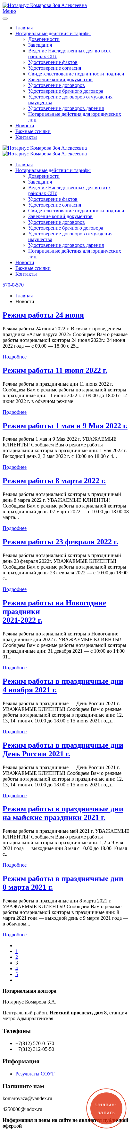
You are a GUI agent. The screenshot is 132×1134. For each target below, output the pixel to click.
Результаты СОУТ (34, 1073)
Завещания (40, 45)
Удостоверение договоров (56, 85)
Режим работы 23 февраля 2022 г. (60, 542)
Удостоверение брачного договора (65, 91)
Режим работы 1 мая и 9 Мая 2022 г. (65, 425)
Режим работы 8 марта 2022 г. (54, 480)
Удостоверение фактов (53, 62)
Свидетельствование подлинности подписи (76, 73)
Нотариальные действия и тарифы (53, 33)
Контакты (26, 137)
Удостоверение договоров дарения (66, 108)
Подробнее (15, 356)
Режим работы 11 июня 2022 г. (55, 370)
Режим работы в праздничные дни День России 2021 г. (63, 749)
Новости (24, 125)
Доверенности (44, 39)
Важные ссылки (33, 131)
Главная (24, 27)
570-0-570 (13, 284)
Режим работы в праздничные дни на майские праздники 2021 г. (63, 813)
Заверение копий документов (60, 79)
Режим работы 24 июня (43, 315)
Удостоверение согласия (54, 68)
